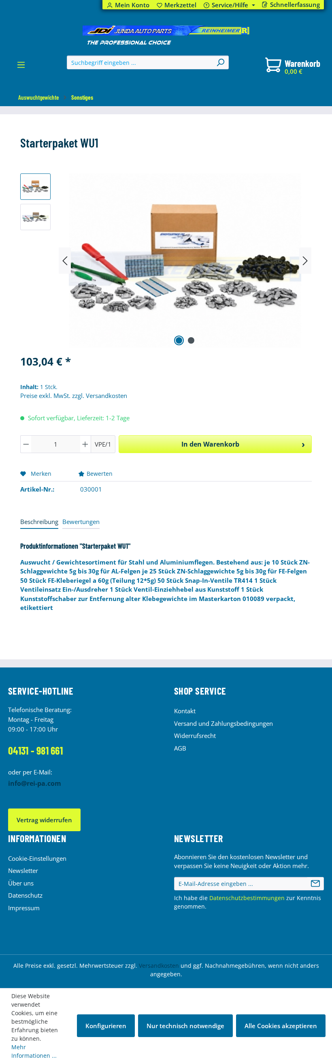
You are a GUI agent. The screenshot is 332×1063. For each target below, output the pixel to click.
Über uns (21, 883)
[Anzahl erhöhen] (85, 444)
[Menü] (21, 67)
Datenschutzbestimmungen (247, 898)
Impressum (24, 908)
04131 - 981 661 (35, 750)
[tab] (39, 522)
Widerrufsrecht (195, 735)
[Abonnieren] (315, 883)
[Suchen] (220, 62)
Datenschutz (25, 895)
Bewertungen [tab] (81, 522)
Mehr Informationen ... (34, 1051)
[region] (166, 260)
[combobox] (140, 62)
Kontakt (185, 711)
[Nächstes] (305, 260)
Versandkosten (159, 965)
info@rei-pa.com (34, 783)
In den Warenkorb (210, 444)
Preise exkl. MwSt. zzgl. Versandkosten (73, 395)
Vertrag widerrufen (44, 820)
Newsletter (23, 870)
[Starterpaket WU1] (185, 260)
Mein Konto (132, 5)
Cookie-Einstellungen (37, 858)
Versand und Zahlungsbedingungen (223, 723)
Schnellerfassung (295, 5)
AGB (180, 748)
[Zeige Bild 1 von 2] (179, 340)
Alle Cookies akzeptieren (281, 1026)
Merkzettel (176, 5)
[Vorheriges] (65, 260)
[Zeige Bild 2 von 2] (191, 340)
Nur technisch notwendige (185, 1026)
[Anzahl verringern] (26, 444)
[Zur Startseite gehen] (166, 35)
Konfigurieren (105, 1026)
